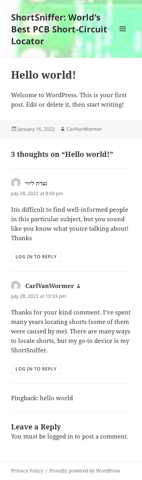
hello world (56, 398)
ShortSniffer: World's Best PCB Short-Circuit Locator (59, 29)
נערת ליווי (36, 183)
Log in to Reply (35, 256)
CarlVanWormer (84, 129)
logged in (60, 436)
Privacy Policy (27, 470)
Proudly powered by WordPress (84, 470)
